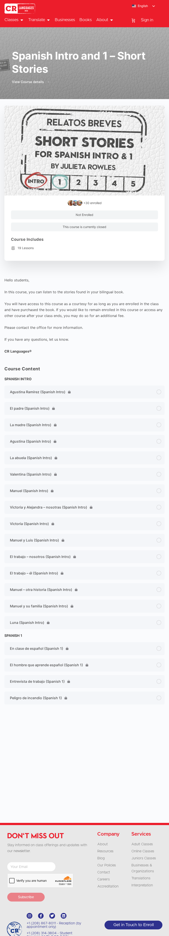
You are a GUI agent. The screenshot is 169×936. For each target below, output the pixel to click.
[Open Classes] (22, 20)
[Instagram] (29, 916)
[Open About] (111, 20)
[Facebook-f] (41, 916)
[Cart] (133, 20)
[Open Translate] (48, 20)
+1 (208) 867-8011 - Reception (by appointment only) (54, 925)
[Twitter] (52, 916)
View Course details (28, 82)
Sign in (147, 20)
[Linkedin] (63, 916)
